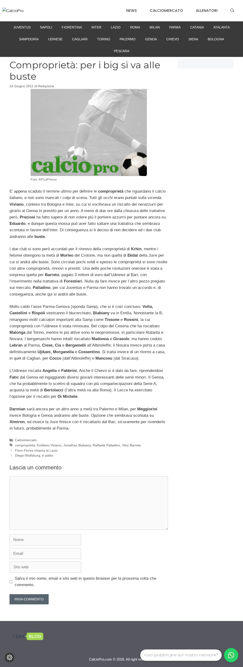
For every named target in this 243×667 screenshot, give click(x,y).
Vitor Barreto (131, 445)
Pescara (121, 51)
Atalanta (221, 27)
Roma (135, 27)
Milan (155, 27)
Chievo (172, 39)
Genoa (151, 39)
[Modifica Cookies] (9, 657)
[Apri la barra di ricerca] (232, 11)
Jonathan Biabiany (77, 445)
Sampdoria (29, 39)
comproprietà (25, 445)
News (131, 10)
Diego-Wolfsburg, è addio (34, 455)
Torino (103, 39)
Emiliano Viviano (49, 445)
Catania (197, 27)
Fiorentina (72, 27)
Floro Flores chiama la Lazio (36, 450)
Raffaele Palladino (106, 445)
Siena (193, 39)
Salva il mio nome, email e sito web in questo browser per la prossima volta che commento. (85, 581)
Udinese (55, 39)
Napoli (46, 27)
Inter (96, 27)
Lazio (116, 27)
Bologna (216, 39)
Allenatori (207, 10)
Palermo (128, 39)
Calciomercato (166, 10)
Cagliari (80, 39)
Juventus (22, 27)
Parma (175, 27)
